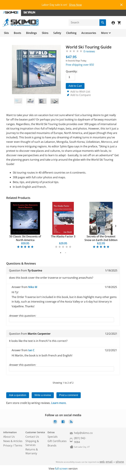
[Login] (114, 23)
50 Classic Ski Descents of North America (25, 238)
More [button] (104, 33)
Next (116, 225)
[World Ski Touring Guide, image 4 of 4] (55, 101)
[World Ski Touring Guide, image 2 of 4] (30, 101)
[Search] (102, 22)
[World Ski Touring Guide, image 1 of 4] (18, 101)
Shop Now (75, 5)
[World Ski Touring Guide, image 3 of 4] (42, 101)
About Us (9, 436)
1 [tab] (61, 252)
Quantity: (71, 71)
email (109, 461)
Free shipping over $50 (80, 64)
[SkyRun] (29, 13)
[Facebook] (63, 422)
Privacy (7, 445)
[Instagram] (55, 422)
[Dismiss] (121, 4)
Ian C (31, 350)
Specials (53, 436)
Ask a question (17, 395)
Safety (57, 33)
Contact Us (32, 436)
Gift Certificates (57, 441)
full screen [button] (61, 468)
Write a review (42, 395)
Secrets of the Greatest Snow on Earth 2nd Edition (100, 238)
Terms (18, 445)
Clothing (71, 33)
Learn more (58, 403)
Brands (52, 445)
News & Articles (12, 441)
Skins (45, 33)
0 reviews (89, 51)
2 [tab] (65, 252)
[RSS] (71, 422)
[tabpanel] (25, 225)
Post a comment (68, 395)
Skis (6, 33)
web (102, 461)
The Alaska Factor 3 (63, 236)
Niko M (32, 287)
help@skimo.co (83, 433)
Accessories (88, 33)
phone (120, 461)
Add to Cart (75, 85)
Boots (17, 33)
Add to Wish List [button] (80, 91)
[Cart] (120, 23)
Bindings (31, 33)
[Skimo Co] (21, 26)
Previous (10, 225)
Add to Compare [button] (80, 95)
